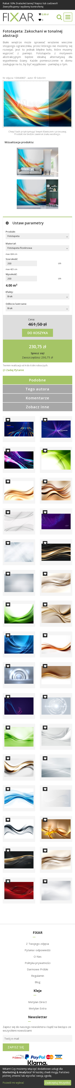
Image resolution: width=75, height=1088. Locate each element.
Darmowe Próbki (37, 969)
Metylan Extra (37, 1008)
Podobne (37, 380)
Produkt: (10, 231)
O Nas (38, 956)
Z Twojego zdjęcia (37, 944)
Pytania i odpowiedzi (37, 950)
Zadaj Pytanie (14, 370)
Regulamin (37, 975)
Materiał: (11, 243)
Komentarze (37, 397)
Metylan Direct (37, 1002)
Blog (37, 982)
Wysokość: (11, 274)
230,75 (35, 346)
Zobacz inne (37, 406)
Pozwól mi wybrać (13, 1082)
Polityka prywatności (37, 963)
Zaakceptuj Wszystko (57, 1082)
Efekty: (9, 292)
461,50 (35, 324)
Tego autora (37, 389)
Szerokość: (12, 259)
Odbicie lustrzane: (16, 303)
